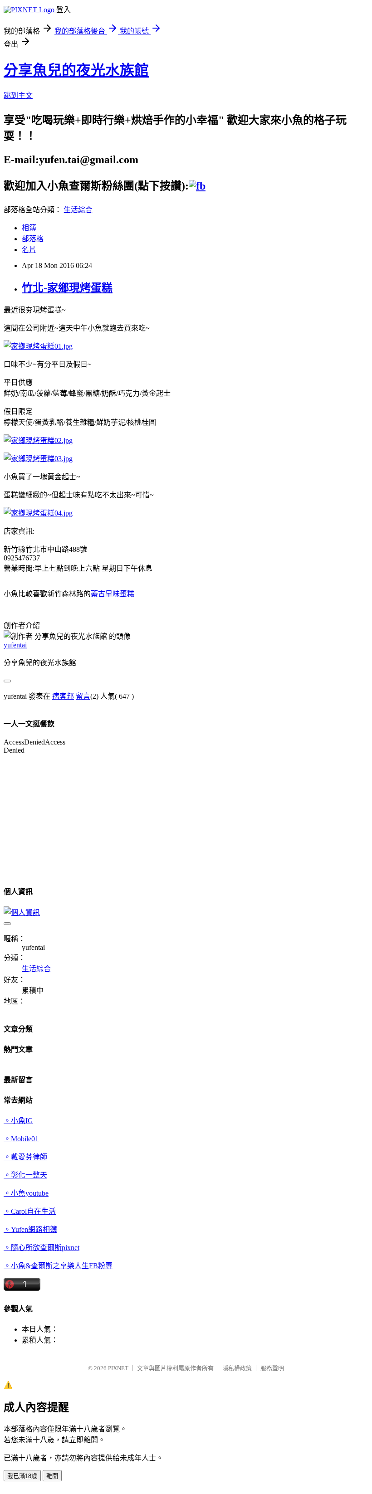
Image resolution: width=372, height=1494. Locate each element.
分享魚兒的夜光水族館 (76, 70)
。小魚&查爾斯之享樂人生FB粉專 (58, 1266)
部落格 (33, 239)
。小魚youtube (26, 1193)
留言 (83, 696)
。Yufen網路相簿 (30, 1229)
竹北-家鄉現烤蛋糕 (67, 288)
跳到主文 (18, 95)
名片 (29, 249)
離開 (52, 1476)
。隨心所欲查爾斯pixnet (41, 1247)
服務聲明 (272, 1368)
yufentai (15, 645)
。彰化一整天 (25, 1175)
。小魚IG (18, 1120)
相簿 (29, 228)
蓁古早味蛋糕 (112, 594)
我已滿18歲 (22, 1476)
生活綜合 (78, 210)
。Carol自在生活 (30, 1211)
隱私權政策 (237, 1368)
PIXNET (118, 1368)
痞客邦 (63, 696)
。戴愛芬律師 (25, 1157)
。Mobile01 (21, 1139)
